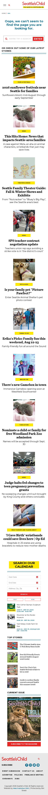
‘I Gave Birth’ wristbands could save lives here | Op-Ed (24, 537)
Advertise (7, 775)
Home (4, 13)
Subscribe (7, 765)
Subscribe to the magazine (24, 744)
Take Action (23, 425)
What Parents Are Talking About (24, 530)
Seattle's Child (22, 786)
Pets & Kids (24, 284)
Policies (18, 775)
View (32, 599)
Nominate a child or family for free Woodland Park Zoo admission (24, 433)
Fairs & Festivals (24, 82)
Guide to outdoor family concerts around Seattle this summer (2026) (29, 682)
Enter (38, 39)
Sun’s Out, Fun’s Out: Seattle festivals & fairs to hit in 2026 (30, 669)
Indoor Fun (24, 379)
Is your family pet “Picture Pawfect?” (24, 291)
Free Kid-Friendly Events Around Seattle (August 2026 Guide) (30, 656)
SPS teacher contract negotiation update (24, 242)
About (39, 771)
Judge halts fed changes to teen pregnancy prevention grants (24, 486)
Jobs (17, 779)
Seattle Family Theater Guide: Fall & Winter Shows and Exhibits (24, 191)
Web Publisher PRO (21, 788)
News (24, 131)
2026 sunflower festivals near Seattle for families (24, 89)
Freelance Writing (34, 775)
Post (15, 599)
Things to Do (24, 333)
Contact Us (28, 771)
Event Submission (11, 771)
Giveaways (7, 779)
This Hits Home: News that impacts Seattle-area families (24, 138)
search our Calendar (24, 564)
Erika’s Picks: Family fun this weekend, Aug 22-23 (24, 340)
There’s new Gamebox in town (24, 384)
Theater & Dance (24, 183)
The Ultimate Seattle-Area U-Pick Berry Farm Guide (30, 645)
